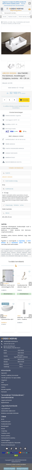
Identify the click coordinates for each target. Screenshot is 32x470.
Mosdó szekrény (5, 435)
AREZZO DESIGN (9, 73)
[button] (16, 115)
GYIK (2, 382)
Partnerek (4, 392)
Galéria (3, 387)
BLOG (2, 419)
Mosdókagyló (5, 426)
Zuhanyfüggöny (5, 440)
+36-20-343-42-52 (9, 344)
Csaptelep (4, 431)
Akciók (4, 16)
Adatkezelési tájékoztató (8, 411)
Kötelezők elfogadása (9, 468)
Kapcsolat (4, 373)
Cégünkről (4, 380)
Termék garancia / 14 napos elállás (11, 378)
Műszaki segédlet (6, 389)
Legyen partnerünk (6, 400)
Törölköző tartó (5, 433)
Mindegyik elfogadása (22, 468)
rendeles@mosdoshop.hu (11, 341)
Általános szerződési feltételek (9, 413)
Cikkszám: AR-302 (7, 83)
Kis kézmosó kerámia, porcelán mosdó (10, 23)
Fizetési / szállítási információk (9, 375)
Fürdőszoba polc (5, 421)
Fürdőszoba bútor (6, 424)
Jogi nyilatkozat (5, 408)
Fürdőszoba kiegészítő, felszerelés (10, 442)
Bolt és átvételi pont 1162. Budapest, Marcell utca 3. (12, 347)
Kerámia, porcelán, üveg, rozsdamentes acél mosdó (16, 22)
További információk (16, 466)
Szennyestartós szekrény (8, 438)
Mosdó (3, 428)
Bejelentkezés (5, 402)
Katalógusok (4, 385)
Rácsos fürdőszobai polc (8, 445)
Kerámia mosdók (12, 16)
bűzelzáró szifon (17, 242)
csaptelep (21, 241)
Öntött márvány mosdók (25, 16)
